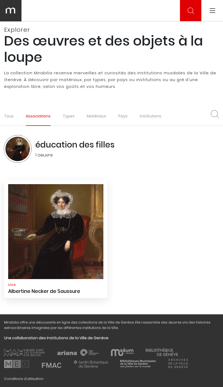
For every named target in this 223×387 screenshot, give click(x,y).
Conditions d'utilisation (24, 378)
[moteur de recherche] (191, 11)
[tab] (38, 116)
